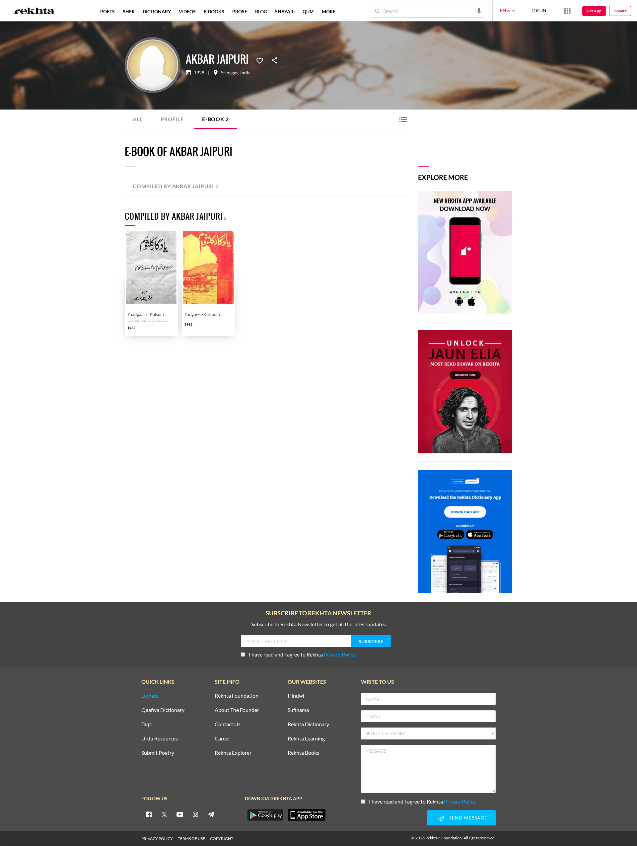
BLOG (261, 11)
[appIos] (306, 815)
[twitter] (164, 814)
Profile (172, 119)
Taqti (147, 724)
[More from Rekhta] (567, 11)
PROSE (239, 11)
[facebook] (148, 814)
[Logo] (34, 11)
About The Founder (237, 710)
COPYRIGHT (221, 838)
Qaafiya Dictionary (162, 710)
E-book (215, 119)
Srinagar (229, 72)
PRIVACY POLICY (157, 838)
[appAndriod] (265, 815)
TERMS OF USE (191, 838)
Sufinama (298, 710)
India (245, 72)
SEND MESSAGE (468, 817)
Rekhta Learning (306, 738)
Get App (594, 10)
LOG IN (538, 10)
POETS (107, 11)
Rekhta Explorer (233, 753)
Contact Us (228, 724)
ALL (137, 119)
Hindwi (296, 696)
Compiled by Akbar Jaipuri (176, 186)
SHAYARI (285, 11)
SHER (129, 11)
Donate (620, 10)
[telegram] (211, 814)
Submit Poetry (157, 753)
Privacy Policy (340, 654)
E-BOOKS (214, 11)
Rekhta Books (303, 753)
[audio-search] (479, 10)
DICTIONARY (157, 11)
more (328, 11)
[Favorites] (260, 60)
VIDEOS (187, 11)
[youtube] (180, 814)
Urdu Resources (159, 738)
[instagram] (195, 814)
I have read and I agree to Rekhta (302, 654)
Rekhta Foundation (236, 696)
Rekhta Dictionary (308, 724)
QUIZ (308, 11)
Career (222, 738)
